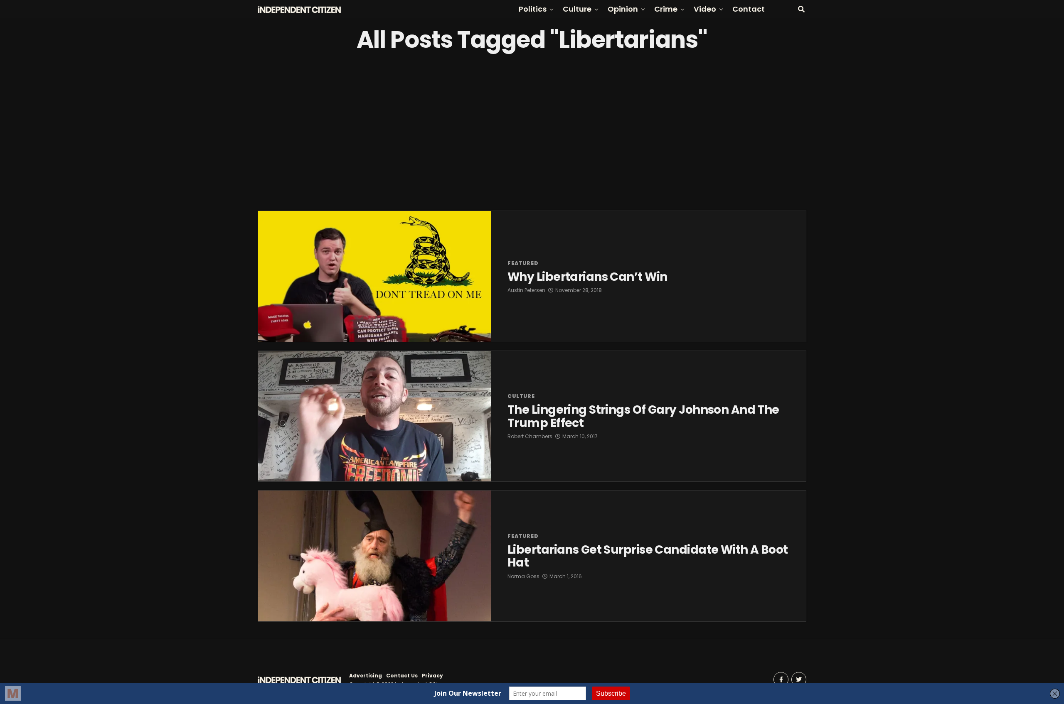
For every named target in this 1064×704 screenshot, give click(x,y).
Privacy (432, 675)
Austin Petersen (526, 290)
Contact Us (402, 675)
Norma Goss (523, 576)
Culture (577, 9)
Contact (748, 9)
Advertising (365, 675)
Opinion (623, 9)
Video (705, 9)
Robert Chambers (529, 436)
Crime (665, 9)
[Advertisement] (532, 132)
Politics (533, 9)
